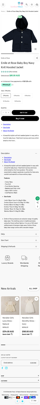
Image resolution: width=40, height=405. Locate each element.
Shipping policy (34, 395)
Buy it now (20, 118)
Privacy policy (14, 395)
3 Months (6, 95)
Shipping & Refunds (8, 246)
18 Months (18, 101)
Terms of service (24, 395)
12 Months (7, 101)
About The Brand (8, 131)
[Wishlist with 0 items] (17, 299)
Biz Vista (34, 391)
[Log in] (32, 5)
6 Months (18, 96)
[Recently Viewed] (37, 198)
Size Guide (6, 127)
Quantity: (4, 108)
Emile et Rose (5, 58)
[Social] (37, 202)
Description (7, 124)
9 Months (28, 96)
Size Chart (4, 240)
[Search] (27, 5)
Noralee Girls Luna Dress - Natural (8, 320)
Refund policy (5, 395)
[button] (3, 4)
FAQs (3, 234)
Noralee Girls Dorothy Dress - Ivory (28, 320)
